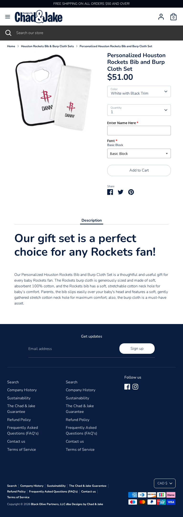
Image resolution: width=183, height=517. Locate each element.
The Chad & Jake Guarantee (88, 486)
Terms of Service (21, 449)
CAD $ (162, 483)
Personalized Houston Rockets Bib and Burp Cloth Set (116, 46)
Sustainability (18, 398)
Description (91, 220)
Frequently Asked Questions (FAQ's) (53, 491)
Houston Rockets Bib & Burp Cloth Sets (47, 46)
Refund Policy (19, 419)
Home (11, 46)
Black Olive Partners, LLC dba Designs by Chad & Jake (67, 504)
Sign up (137, 348)
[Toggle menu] (7, 16)
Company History (22, 390)
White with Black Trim (129, 93)
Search (13, 382)
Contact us (16, 441)
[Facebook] (127, 387)
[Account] (161, 14)
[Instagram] (135, 387)
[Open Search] (8, 33)
